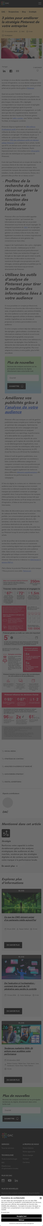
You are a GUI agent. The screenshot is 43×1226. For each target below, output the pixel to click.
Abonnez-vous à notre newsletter (23, 1219)
